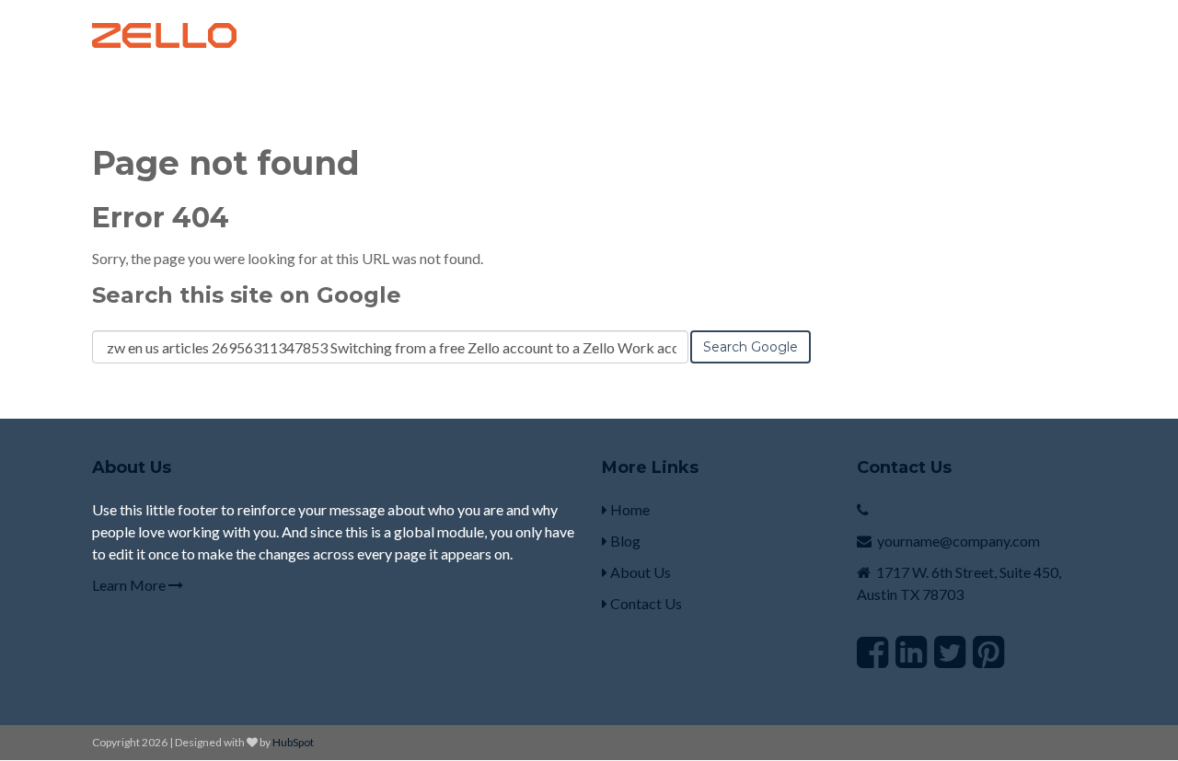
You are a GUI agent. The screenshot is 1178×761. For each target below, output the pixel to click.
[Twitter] (949, 651)
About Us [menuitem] (639, 572)
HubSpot (293, 742)
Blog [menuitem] (624, 540)
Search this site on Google (246, 295)
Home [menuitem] (628, 509)
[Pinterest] (988, 651)
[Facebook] (872, 651)
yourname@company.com (958, 540)
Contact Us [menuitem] (644, 603)
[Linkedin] (911, 651)
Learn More (130, 585)
